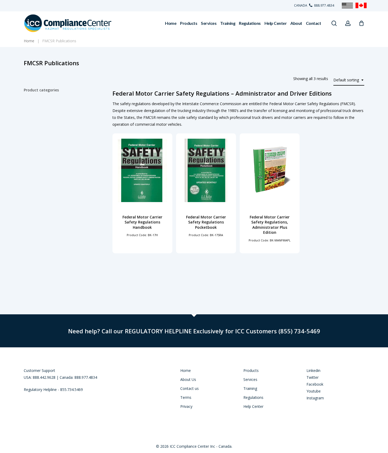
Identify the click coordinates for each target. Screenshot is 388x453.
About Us (188, 379)
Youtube (313, 391)
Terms (185, 397)
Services (250, 379)
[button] (142, 235)
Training (250, 388)
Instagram (315, 397)
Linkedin (313, 370)
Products (251, 370)
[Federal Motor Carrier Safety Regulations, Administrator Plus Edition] (270, 170)
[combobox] (348, 80)
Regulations (253, 397)
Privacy (186, 406)
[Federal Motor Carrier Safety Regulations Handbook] (142, 170)
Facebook (314, 384)
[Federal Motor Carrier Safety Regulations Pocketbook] (206, 170)
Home (185, 370)
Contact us (189, 388)
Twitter (312, 377)
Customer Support (39, 370)
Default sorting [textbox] (346, 79)
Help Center (253, 406)
